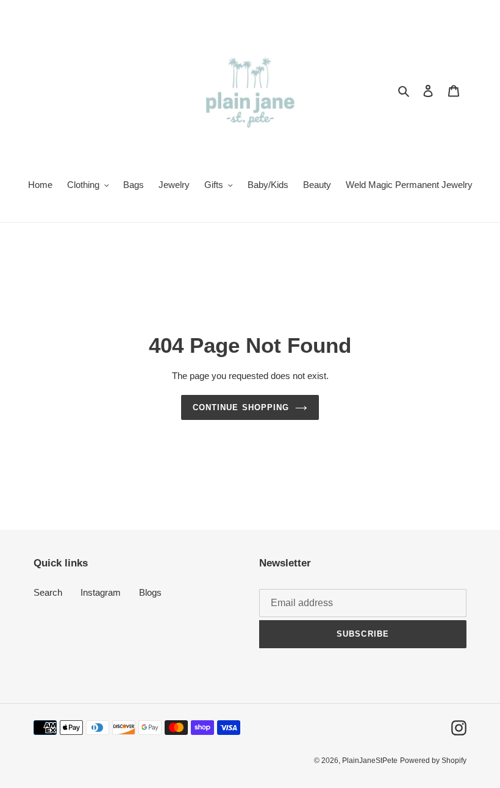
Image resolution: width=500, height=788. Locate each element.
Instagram (100, 592)
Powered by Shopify (433, 760)
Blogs (150, 592)
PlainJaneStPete (370, 760)
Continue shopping (241, 407)
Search (48, 592)
